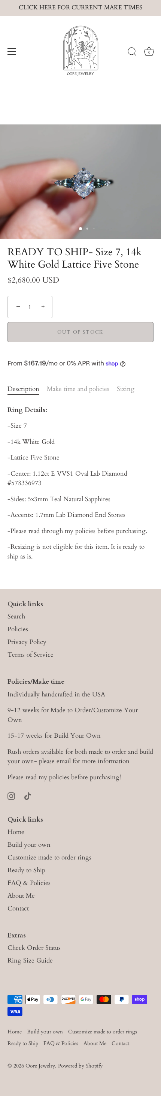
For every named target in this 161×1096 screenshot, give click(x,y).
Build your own (29, 844)
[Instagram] (11, 795)
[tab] (27, 389)
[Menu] (12, 51)
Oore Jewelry (40, 1065)
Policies (17, 629)
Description (23, 389)
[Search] (132, 53)
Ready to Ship (26, 870)
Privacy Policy (26, 642)
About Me (21, 895)
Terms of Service (30, 654)
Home (15, 832)
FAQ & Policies (29, 883)
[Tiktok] (27, 795)
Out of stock (80, 332)
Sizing (125, 389)
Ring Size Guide (30, 960)
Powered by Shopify (80, 1065)
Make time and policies (78, 389)
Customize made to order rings (49, 857)
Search (16, 616)
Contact (18, 908)
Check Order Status (34, 947)
